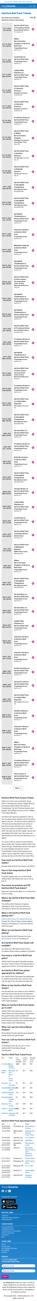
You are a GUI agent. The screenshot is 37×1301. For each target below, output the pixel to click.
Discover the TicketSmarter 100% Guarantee (18, 2)
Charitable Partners (8, 1229)
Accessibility (5, 1250)
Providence (5, 1064)
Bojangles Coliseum (12, 1114)
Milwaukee (5, 1097)
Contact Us (5, 1215)
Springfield (5, 1088)
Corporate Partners (8, 1227)
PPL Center (11, 1105)
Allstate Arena (11, 1093)
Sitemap (4, 1252)
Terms (4, 1244)
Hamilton (5, 1083)
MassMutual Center (13, 1089)
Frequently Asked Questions (10, 1217)
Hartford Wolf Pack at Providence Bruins (16, 919)
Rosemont (5, 1093)
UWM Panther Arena (11, 1099)
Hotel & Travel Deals (8, 1233)
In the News (5, 1235)
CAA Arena (28, 1140)
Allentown (5, 1104)
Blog (3, 1237)
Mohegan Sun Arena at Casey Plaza (30, 1133)
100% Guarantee (7, 1219)
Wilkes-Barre (4, 1072)
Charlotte (5, 1113)
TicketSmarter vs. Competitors (11, 1231)
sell (25, 1046)
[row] (18, 29)
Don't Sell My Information (9, 1248)
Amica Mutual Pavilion (9, 939)
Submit (5, 1277)
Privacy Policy (6, 1246)
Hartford (4, 1109)
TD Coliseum (12, 1084)
